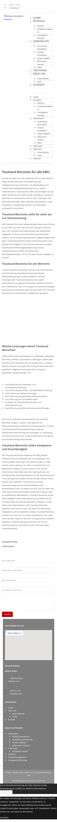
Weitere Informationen (36, 788)
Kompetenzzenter (20, 751)
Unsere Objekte (43, 58)
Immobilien (41, 41)
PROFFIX (40, 26)
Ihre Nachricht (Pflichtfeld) (11, 590)
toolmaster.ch (33, 781)
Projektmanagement (17, 757)
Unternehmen (43, 78)
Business (39, 21)
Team (39, 82)
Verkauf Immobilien (21, 736)
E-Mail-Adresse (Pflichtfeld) (12, 570)
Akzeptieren (6, 792)
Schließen (4, 817)
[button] (41, 90)
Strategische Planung (17, 760)
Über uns (39, 73)
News (39, 67)
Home (37, 18)
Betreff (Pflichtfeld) (9, 580)
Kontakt (39, 84)
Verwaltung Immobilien (22, 739)
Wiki (28, 775)
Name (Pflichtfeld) (8, 561)
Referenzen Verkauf (21, 745)
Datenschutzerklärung (42, 772)
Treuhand (40, 70)
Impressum (28, 772)
